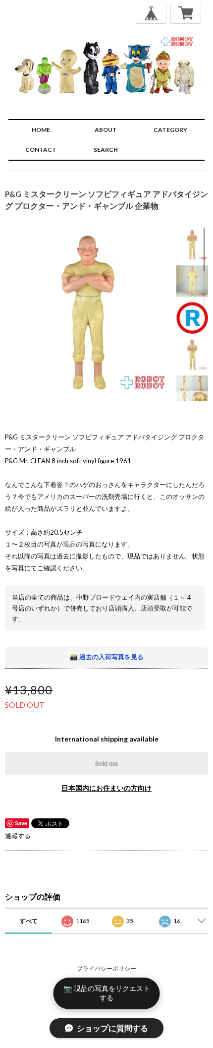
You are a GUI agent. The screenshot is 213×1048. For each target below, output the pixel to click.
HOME (41, 129)
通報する (18, 836)
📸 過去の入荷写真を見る (107, 657)
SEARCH (106, 149)
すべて (29, 921)
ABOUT (106, 129)
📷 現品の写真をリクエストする (106, 993)
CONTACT (40, 149)
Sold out (106, 763)
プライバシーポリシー (106, 968)
